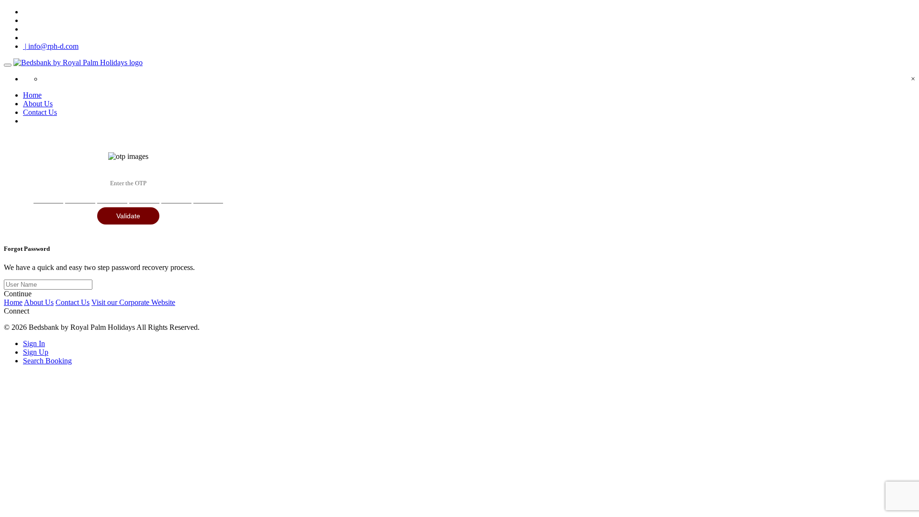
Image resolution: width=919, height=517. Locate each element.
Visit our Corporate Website (133, 302)
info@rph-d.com (51, 46)
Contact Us (40, 112)
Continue (18, 294)
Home (32, 95)
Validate (128, 216)
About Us (38, 104)
